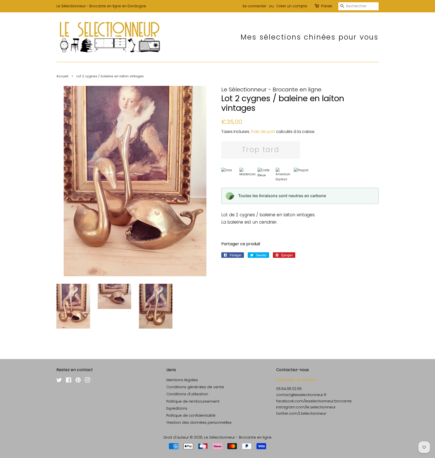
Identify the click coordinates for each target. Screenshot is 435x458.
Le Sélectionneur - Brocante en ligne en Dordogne (101, 6)
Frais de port (263, 131)
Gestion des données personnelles (199, 422)
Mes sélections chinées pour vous (310, 37)
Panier (326, 6)
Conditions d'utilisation (187, 394)
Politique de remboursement (193, 401)
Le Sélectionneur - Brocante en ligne (238, 437)
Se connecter (254, 6)
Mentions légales (182, 379)
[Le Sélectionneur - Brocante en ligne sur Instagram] (87, 380)
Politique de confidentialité (190, 415)
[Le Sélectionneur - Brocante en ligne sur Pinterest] (78, 380)
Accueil (62, 76)
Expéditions (176, 408)
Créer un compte (291, 6)
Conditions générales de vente (195, 387)
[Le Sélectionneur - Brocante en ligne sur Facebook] (68, 380)
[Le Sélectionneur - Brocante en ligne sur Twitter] (59, 380)
